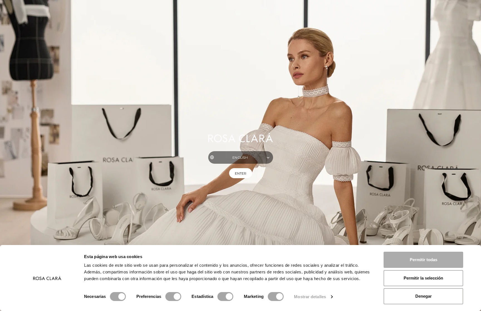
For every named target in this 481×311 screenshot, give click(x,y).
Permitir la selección (423, 278)
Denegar (423, 296)
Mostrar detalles (310, 296)
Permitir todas (423, 259)
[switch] (173, 296)
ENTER (240, 173)
